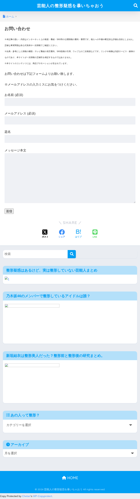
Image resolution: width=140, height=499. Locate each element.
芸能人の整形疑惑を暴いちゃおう (70, 5)
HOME (72, 478)
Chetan (26, 496)
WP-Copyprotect (42, 496)
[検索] (72, 254)
